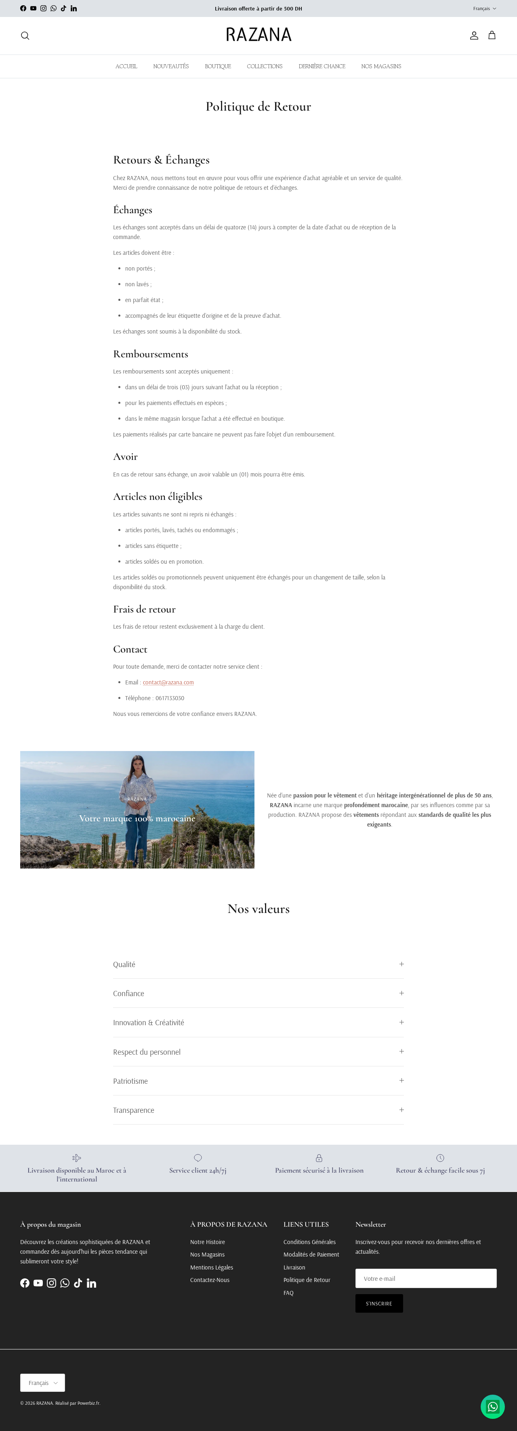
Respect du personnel (147, 1052)
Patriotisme (130, 1081)
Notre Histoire (207, 1242)
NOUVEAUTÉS (171, 66)
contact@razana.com (168, 682)
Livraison (294, 1267)
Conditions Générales (310, 1242)
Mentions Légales (211, 1267)
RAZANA (44, 1403)
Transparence (133, 1110)
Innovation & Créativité (148, 1022)
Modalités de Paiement (311, 1254)
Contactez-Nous (209, 1280)
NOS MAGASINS (381, 66)
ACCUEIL (126, 66)
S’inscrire (379, 1303)
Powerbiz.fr (88, 1403)
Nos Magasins (207, 1254)
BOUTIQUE (218, 66)
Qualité (124, 964)
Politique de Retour (307, 1280)
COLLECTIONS (265, 66)
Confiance (128, 993)
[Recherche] (25, 35)
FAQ (289, 1293)
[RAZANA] (258, 35)
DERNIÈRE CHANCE (322, 66)
